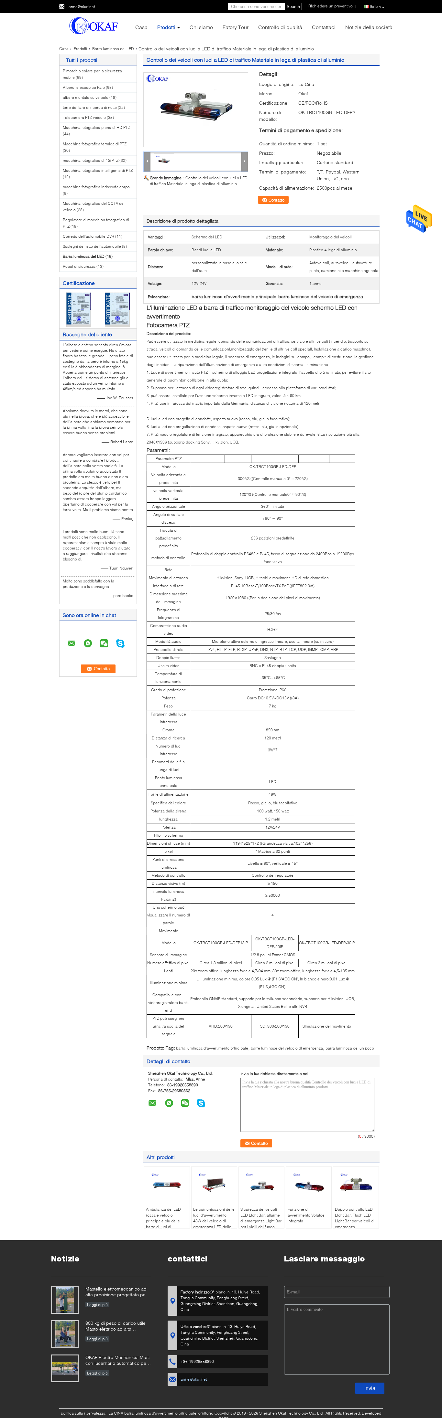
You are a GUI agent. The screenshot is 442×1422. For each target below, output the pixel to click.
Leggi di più (97, 1304)
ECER (224, 1419)
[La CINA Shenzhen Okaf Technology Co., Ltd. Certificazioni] (79, 309)
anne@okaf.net (82, 6)
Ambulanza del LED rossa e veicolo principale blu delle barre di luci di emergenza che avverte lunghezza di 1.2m (167, 1224)
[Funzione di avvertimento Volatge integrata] (308, 1184)
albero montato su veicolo (85, 97)
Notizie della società (368, 27)
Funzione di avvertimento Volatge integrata (306, 1215)
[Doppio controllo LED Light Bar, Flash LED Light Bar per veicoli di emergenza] (356, 1184)
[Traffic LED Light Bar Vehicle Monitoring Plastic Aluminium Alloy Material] (195, 109)
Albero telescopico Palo (84, 87)
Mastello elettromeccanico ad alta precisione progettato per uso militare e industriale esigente (116, 1292)
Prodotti (166, 27)
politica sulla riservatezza (83, 1413)
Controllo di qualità (280, 27)
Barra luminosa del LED (113, 48)
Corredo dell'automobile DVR (88, 236)
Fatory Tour (236, 27)
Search (293, 6)
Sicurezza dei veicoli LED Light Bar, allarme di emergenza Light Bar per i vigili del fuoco (261, 1218)
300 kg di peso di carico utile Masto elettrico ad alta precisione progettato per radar (118, 1326)
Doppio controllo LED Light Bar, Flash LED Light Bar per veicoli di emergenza (354, 1218)
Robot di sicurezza (79, 266)
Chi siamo (201, 27)
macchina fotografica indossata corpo (96, 186)
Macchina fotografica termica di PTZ (95, 143)
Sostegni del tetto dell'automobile (92, 246)
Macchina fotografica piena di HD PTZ (96, 127)
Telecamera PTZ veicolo (84, 117)
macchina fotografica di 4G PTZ (90, 160)
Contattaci (324, 27)
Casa (141, 27)
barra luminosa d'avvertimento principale (212, 1048)
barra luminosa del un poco (350, 1048)
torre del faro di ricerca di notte (90, 107)
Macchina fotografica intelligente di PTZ (98, 170)
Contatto (276, 200)
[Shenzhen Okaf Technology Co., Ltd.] (94, 25)
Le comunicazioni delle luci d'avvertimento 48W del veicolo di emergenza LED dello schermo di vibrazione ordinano (214, 1224)
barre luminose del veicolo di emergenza (287, 1048)
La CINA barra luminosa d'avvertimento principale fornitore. (161, 1413)
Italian (375, 6)
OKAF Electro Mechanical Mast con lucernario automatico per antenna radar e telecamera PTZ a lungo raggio (117, 1360)
